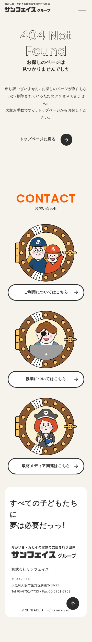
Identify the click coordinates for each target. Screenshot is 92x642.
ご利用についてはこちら (46, 292)
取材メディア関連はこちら (46, 466)
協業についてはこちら (46, 379)
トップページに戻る (38, 139)
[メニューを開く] (82, 7)
